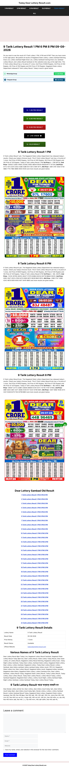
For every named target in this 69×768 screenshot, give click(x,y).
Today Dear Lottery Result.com (34, 3)
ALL (34, 13)
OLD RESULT (46, 8)
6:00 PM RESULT (35, 119)
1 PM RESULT (9, 8)
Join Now (60, 74)
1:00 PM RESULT (35, 110)
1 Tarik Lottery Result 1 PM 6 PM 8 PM (34, 495)
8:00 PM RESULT (35, 127)
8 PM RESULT (34, 8)
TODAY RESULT (59, 8)
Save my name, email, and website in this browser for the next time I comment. (32, 750)
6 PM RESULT (21, 8)
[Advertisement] (34, 29)
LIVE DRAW (34, 136)
